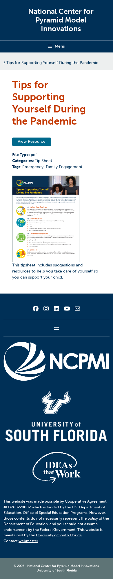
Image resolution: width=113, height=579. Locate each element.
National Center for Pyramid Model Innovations (61, 20)
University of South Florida (59, 535)
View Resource (31, 141)
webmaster (28, 541)
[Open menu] (56, 328)
